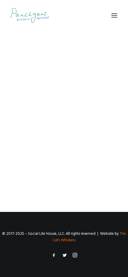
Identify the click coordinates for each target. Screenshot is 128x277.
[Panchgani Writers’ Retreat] (30, 15)
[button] (114, 15)
